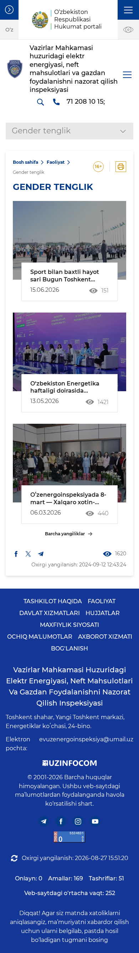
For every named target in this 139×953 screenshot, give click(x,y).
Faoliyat (56, 162)
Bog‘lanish (69, 648)
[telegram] (41, 553)
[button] (128, 10)
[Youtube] (95, 821)
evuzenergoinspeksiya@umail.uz (86, 739)
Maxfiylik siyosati (69, 625)
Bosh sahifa (25, 162)
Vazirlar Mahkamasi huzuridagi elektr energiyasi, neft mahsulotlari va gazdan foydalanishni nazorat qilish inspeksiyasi (69, 686)
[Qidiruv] (40, 102)
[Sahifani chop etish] (120, 166)
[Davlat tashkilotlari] (9, 10)
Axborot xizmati (105, 636)
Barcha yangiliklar (65, 533)
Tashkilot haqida (53, 601)
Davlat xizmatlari (49, 613)
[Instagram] (78, 821)
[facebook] (16, 554)
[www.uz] (69, 837)
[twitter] (28, 554)
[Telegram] (44, 821)
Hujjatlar (103, 613)
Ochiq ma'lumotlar (39, 636)
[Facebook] (61, 821)
